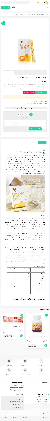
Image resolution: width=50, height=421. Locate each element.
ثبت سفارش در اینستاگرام (29, 92)
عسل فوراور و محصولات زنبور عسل (16, 385)
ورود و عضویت (4, 7)
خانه (47, 14)
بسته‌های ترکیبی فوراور (42, 396)
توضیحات (41, 142)
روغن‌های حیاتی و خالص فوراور (41, 399)
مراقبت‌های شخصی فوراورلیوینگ (16, 387)
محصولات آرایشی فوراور (18, 390)
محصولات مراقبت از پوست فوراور (16, 389)
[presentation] (47, 329)
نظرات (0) (33, 142)
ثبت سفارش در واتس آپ (41, 92)
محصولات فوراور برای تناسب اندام (40, 397)
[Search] (2, 2)
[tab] (42, 142)
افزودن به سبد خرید (34, 129)
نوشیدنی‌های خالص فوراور (18, 383)
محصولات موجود (38, 108)
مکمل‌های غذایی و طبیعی (41, 14)
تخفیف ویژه (44, 403)
